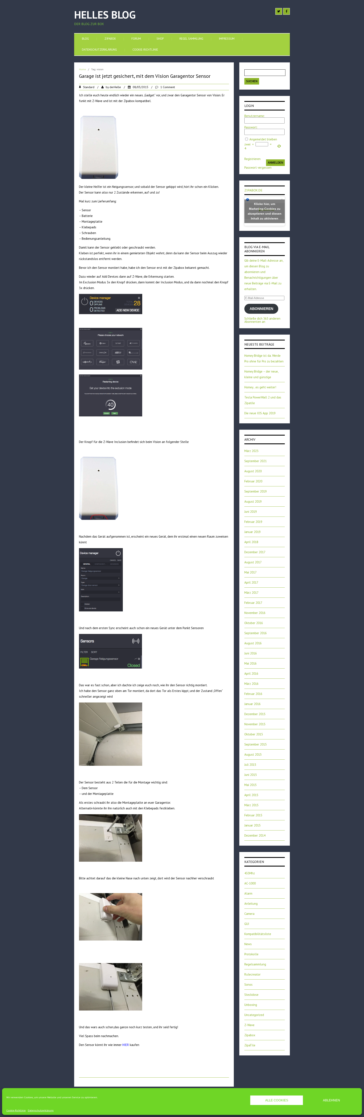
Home (82, 69)
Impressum (226, 38)
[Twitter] (278, 11)
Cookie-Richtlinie (16, 1110)
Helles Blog (105, 15)
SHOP (160, 38)
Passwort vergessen (258, 167)
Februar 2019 (253, 522)
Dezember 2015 (254, 714)
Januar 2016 (252, 704)
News (248, 944)
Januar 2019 (252, 532)
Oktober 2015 (253, 734)
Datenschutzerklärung (41, 1110)
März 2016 (251, 684)
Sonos (248, 984)
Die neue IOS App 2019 (260, 413)
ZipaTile (249, 1045)
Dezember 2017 (254, 552)
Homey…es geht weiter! (260, 387)
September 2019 (255, 491)
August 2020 (253, 471)
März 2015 (251, 805)
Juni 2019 (250, 512)
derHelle (115, 87)
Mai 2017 (250, 572)
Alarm (248, 893)
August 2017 (253, 562)
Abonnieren (261, 309)
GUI (246, 924)
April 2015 (251, 795)
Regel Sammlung (191, 38)
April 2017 (251, 582)
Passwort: (251, 127)
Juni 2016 (250, 653)
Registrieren (252, 158)
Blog (85, 38)
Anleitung (251, 904)
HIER (125, 1045)
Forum (136, 38)
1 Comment (167, 87)
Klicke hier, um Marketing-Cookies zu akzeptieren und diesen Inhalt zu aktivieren (264, 211)
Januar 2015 (252, 825)
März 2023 (251, 451)
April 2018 (251, 542)
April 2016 (251, 674)
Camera (249, 914)
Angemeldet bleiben (263, 139)
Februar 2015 (253, 815)
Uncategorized (254, 1015)
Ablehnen (331, 1100)
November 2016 (254, 613)
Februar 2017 (253, 603)
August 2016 (253, 643)
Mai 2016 (250, 663)
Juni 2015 (250, 775)
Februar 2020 (253, 481)
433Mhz (249, 873)
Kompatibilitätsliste (257, 934)
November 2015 (254, 724)
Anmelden (275, 162)
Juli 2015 (250, 765)
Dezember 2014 (254, 835)
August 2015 (253, 754)
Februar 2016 (253, 694)
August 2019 (253, 501)
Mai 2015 (250, 785)
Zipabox (110, 38)
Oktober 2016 (253, 623)
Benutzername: (254, 115)
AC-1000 (250, 883)
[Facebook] (286, 11)
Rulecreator (252, 974)
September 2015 (255, 744)
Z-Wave (249, 1025)
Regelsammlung (255, 964)
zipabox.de (253, 190)
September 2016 (255, 633)
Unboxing (250, 1005)
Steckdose (251, 995)
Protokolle (251, 954)
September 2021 (255, 461)
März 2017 (251, 593)
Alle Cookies (276, 1100)
